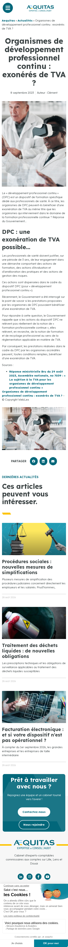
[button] (34, 461)
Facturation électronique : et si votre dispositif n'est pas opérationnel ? (32, 734)
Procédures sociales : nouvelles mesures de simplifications (27, 567)
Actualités (25, 20)
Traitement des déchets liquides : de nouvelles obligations (30, 650)
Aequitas (8, 20)
